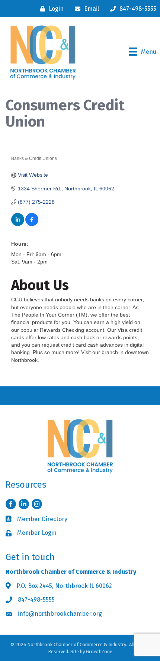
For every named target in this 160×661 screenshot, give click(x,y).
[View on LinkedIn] (17, 224)
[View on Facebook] (31, 224)
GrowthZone (99, 651)
